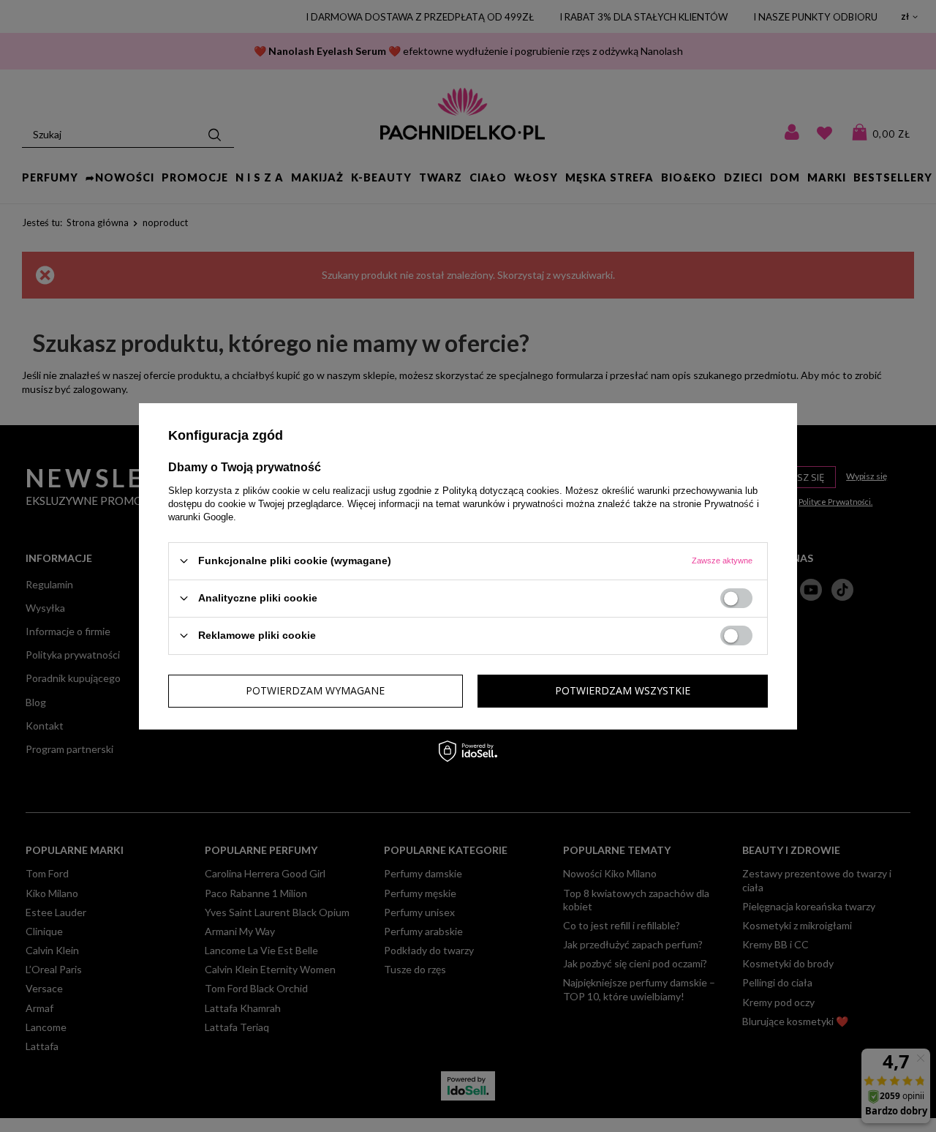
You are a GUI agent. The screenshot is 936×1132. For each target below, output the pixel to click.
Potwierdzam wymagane (315, 690)
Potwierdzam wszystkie (622, 690)
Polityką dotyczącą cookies (500, 489)
